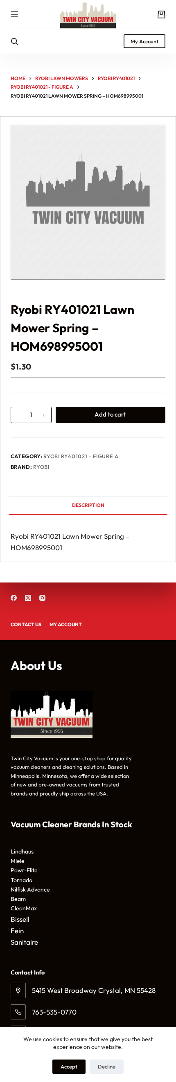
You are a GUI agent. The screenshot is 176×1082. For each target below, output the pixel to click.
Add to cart (110, 414)
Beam (18, 899)
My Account (144, 41)
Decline (106, 1066)
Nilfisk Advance (30, 889)
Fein (17, 930)
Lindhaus (22, 851)
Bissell (20, 919)
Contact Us (26, 624)
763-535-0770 (54, 1012)
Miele (18, 861)
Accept (69, 1066)
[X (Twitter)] (28, 598)
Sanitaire (24, 942)
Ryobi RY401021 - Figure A (80, 456)
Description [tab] (88, 505)
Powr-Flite (24, 870)
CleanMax (24, 908)
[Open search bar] (15, 41)
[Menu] (14, 14)
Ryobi (41, 467)
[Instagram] (42, 598)
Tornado (21, 880)
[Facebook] (14, 598)
